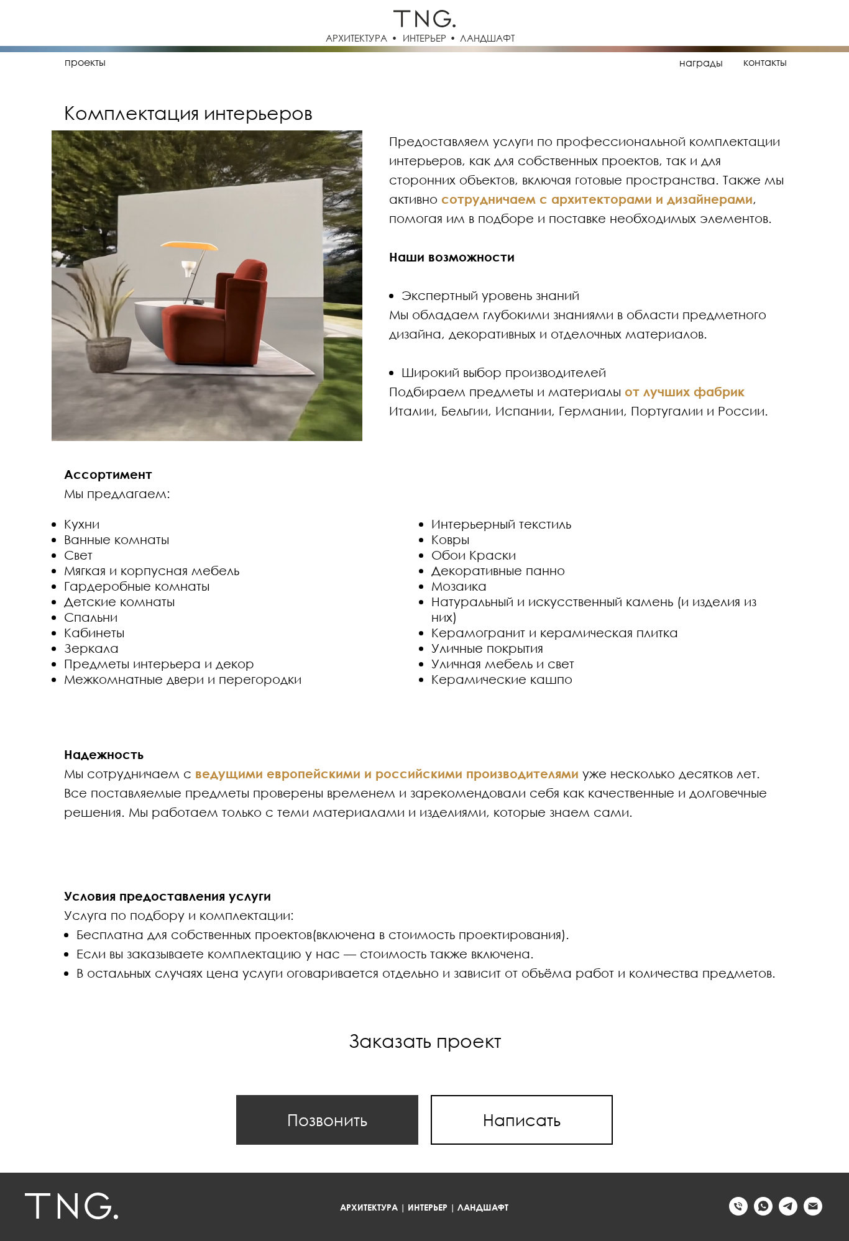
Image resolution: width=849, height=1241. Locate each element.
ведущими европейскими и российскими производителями (387, 773)
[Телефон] (738, 1212)
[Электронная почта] (813, 1212)
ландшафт (233, 62)
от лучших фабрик (685, 391)
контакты (765, 62)
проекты (85, 62)
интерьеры (156, 62)
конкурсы (387, 62)
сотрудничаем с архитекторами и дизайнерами (597, 198)
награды (701, 63)
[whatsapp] (763, 1212)
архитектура (310, 62)
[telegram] (788, 1212)
